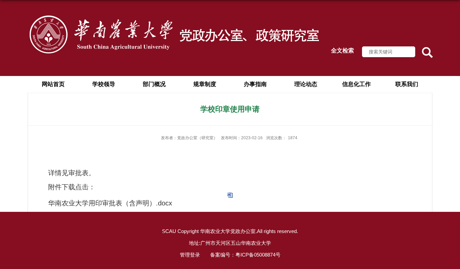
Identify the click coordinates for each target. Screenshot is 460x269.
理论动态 (305, 84)
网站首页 (53, 84)
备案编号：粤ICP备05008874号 (245, 255)
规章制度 (204, 84)
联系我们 (406, 84)
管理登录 (190, 255)
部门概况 (154, 84)
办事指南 (255, 84)
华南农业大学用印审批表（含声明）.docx (110, 203)
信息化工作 (356, 84)
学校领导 (103, 84)
